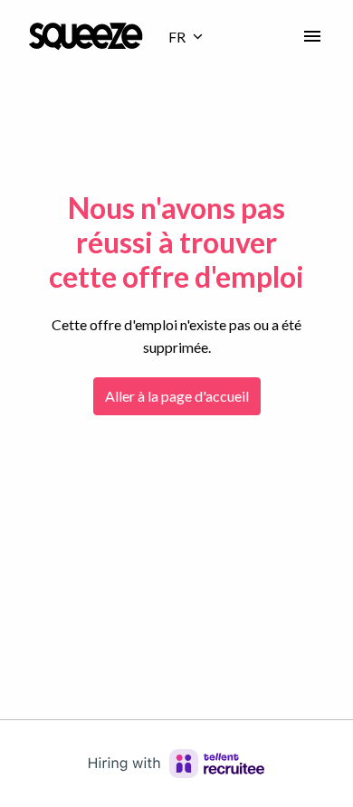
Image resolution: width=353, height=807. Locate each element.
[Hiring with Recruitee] (176, 763)
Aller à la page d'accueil (177, 395)
